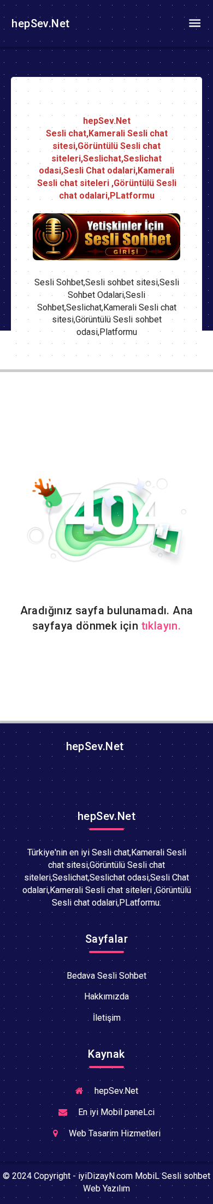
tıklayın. (161, 625)
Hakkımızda (106, 996)
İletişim (107, 1018)
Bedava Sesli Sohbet (106, 976)
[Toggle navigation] (194, 23)
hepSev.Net (39, 23)
